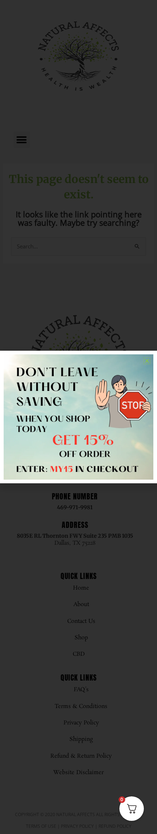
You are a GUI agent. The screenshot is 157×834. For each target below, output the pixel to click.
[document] (78, 417)
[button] (147, 360)
